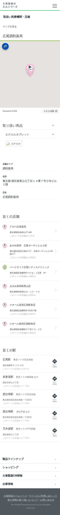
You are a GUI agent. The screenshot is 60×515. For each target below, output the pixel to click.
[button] (30, 125)
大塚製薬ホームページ (15, 495)
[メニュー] (54, 6)
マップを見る (10, 26)
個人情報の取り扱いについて (23, 499)
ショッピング (10, 467)
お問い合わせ (47, 499)
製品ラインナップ (13, 458)
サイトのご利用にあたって (43, 495)
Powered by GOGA (10, 111)
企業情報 (7, 484)
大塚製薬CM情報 (12, 475)
